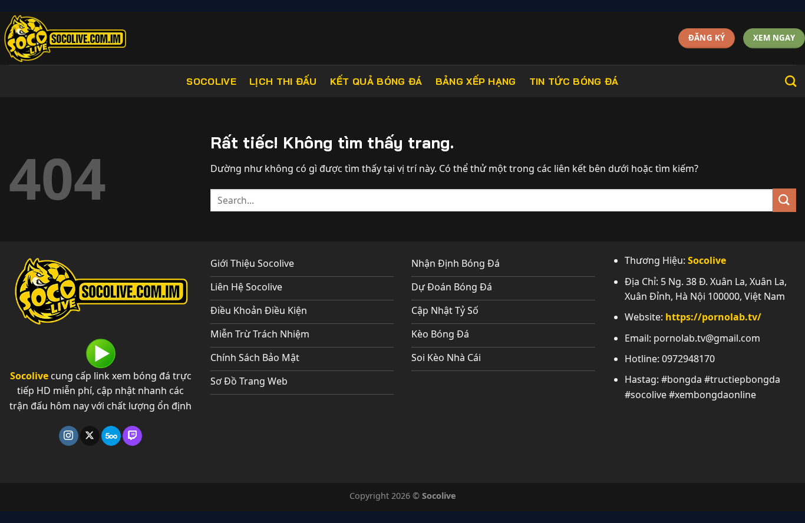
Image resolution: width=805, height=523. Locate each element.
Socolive (211, 81)
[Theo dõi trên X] (90, 436)
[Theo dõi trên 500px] (111, 436)
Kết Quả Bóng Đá (376, 81)
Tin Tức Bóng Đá (574, 81)
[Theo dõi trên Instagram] (68, 436)
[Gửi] (784, 199)
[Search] (790, 81)
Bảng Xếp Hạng (476, 81)
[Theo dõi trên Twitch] (132, 436)
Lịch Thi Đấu (283, 81)
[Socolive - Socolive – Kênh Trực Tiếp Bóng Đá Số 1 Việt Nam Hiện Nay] (89, 38)
